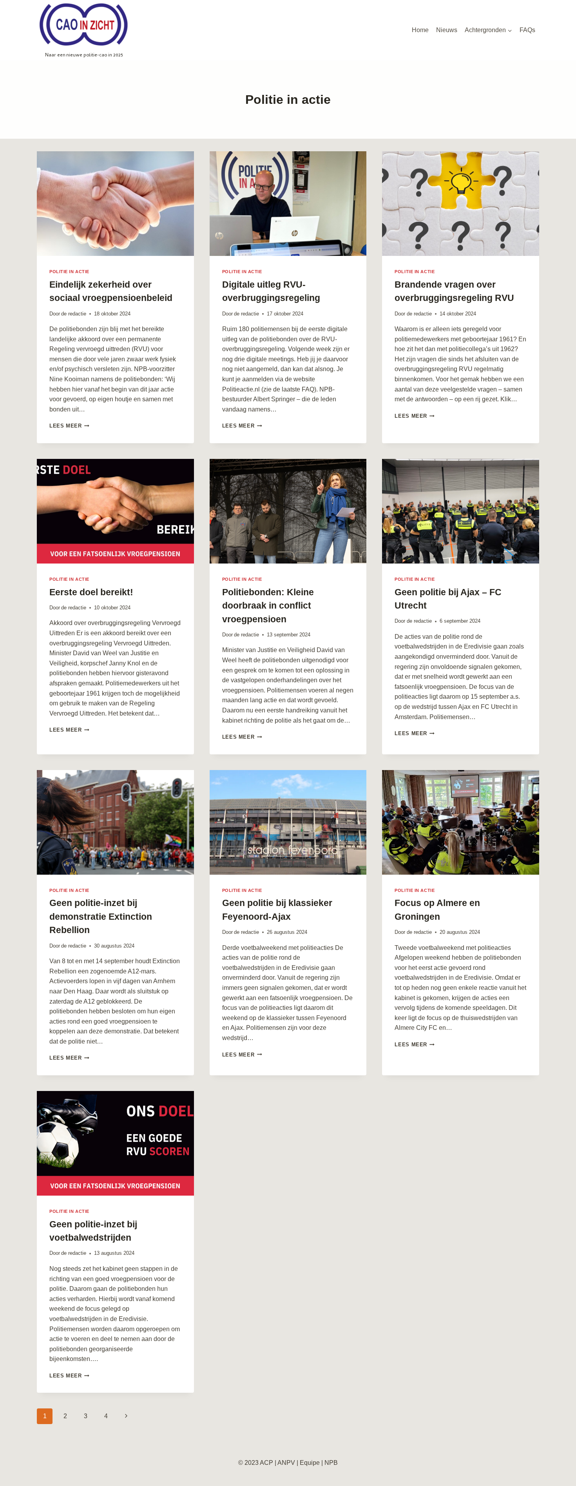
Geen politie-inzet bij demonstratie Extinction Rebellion (100, 916)
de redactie (73, 314)
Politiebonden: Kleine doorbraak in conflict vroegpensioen (268, 605)
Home (420, 30)
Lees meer (69, 426)
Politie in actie (69, 271)
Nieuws (446, 30)
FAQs (527, 30)
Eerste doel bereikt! (91, 592)
